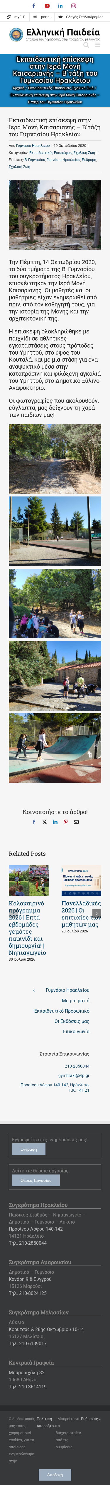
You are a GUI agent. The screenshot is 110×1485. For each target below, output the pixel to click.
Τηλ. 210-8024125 (28, 1293)
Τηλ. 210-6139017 (28, 1343)
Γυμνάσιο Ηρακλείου (33, 146)
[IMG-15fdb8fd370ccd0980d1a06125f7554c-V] (55, 716)
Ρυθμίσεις (90, 1419)
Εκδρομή (89, 160)
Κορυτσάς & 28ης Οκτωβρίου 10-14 (46, 1329)
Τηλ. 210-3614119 (28, 1387)
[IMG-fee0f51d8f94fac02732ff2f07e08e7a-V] (55, 644)
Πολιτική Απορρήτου (46, 1422)
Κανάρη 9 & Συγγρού (30, 1279)
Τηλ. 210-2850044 (28, 1243)
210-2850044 (77, 1066)
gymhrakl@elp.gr (73, 1075)
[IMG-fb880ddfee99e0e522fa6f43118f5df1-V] (55, 572)
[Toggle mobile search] (86, 45)
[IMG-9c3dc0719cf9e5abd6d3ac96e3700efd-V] (55, 427)
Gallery (28, 880)
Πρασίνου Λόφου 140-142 (36, 1229)
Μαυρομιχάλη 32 (27, 1372)
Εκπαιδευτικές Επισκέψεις (50, 153)
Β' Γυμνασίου (35, 160)
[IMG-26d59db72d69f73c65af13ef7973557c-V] (55, 500)
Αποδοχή (55, 1475)
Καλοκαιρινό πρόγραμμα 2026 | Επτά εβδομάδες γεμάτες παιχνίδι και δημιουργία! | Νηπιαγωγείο (27, 927)
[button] (13, 913)
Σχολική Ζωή (84, 153)
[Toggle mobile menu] (98, 45)
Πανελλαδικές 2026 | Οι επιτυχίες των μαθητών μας (81, 913)
